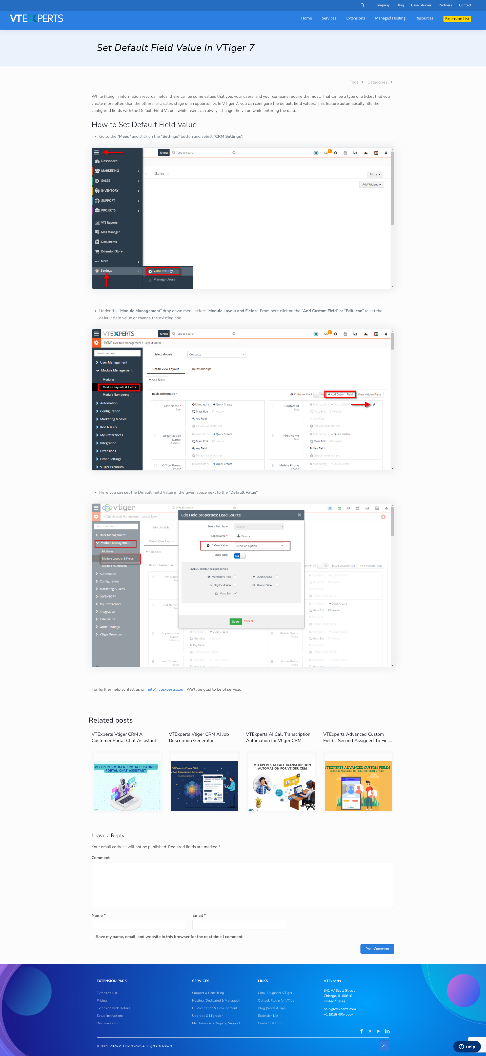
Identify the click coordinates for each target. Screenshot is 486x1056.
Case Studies (421, 5)
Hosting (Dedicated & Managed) (216, 1000)
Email (199, 915)
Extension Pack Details (113, 1008)
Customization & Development (214, 1008)
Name (99, 915)
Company (382, 5)
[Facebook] (361, 1031)
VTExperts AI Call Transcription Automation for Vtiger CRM (278, 737)
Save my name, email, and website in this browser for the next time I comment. (170, 937)
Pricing (102, 1000)
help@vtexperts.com (166, 689)
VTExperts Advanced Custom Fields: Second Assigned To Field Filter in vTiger (357, 740)
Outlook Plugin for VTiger (277, 1000)
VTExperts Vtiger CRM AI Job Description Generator (199, 737)
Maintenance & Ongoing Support (216, 1023)
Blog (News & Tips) (272, 1008)
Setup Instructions (110, 1015)
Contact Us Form (270, 1023)
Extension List (107, 993)
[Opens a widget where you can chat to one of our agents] (467, 1047)
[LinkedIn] (387, 1031)
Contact (465, 5)
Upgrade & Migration (207, 1015)
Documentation (108, 1023)
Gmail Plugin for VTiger (275, 993)
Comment (101, 858)
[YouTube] (378, 1031)
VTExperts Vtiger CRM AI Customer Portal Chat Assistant (124, 737)
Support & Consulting (208, 993)
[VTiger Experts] (36, 18)
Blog (400, 5)
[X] (370, 1031)
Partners (445, 5)
